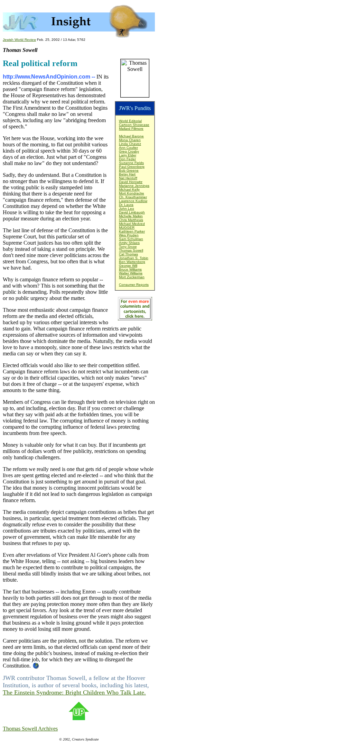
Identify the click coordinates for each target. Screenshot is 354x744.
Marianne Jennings (134, 186)
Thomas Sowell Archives (30, 729)
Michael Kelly (129, 189)
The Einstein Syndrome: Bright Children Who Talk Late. (74, 692)
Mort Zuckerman (132, 277)
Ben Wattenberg (132, 262)
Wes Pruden (129, 235)
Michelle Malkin (131, 216)
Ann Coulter (128, 147)
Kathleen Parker (132, 231)
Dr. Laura (126, 205)
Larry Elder (127, 155)
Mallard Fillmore (131, 128)
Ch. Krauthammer (133, 197)
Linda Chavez (130, 144)
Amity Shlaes (129, 243)
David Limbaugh (132, 212)
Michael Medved (132, 224)
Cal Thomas (128, 254)
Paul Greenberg (132, 167)
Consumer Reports (134, 285)
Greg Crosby (129, 151)
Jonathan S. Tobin (133, 258)
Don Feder (127, 159)
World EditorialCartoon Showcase (134, 123)
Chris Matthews (131, 220)
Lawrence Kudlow (133, 201)
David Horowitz (130, 182)
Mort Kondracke (131, 193)
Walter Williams (130, 273)
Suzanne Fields (131, 163)
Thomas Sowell (131, 250)
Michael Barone (131, 136)
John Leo (126, 208)
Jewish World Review (19, 40)
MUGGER (126, 227)
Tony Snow (128, 246)
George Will (128, 265)
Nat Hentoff (128, 178)
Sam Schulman (131, 239)
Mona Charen (130, 140)
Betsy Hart (127, 174)
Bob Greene (129, 170)
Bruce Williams (130, 269)
